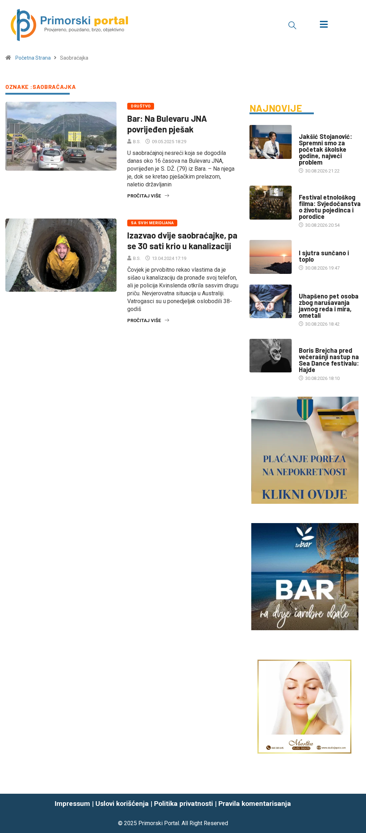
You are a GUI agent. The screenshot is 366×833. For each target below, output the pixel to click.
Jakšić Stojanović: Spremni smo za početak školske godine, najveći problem (325, 149)
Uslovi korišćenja (122, 803)
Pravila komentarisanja (254, 803)
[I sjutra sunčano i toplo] (270, 257)
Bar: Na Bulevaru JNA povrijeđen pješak (167, 123)
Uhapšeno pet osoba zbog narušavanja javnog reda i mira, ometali (328, 305)
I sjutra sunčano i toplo (324, 256)
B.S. (137, 141)
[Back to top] (356, 813)
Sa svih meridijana (152, 223)
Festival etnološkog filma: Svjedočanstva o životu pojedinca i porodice (330, 206)
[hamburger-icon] (324, 25)
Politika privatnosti (183, 803)
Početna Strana (33, 58)
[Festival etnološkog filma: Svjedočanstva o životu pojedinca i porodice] (270, 203)
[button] (292, 25)
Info (303, 246)
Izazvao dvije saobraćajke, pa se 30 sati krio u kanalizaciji (182, 240)
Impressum (72, 803)
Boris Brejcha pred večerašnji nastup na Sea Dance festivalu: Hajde (329, 359)
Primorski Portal (158, 823)
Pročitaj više (144, 196)
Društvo (140, 106)
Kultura (308, 190)
